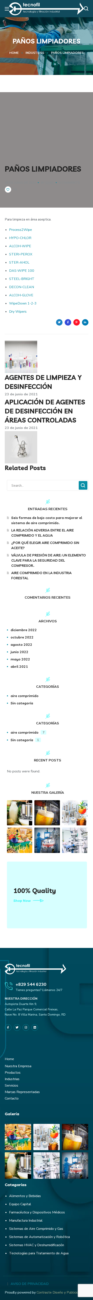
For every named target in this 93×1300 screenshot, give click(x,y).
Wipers (21, 311)
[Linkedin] (34, 1027)
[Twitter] (17, 1027)
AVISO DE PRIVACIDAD (30, 1283)
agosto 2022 (21, 644)
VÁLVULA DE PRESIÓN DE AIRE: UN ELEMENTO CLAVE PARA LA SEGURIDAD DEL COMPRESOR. (48, 560)
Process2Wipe (20, 229)
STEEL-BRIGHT (21, 278)
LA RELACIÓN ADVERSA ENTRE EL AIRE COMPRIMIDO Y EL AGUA (42, 532)
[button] (87, 8)
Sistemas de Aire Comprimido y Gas (36, 1228)
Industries (35, 53)
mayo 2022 (20, 659)
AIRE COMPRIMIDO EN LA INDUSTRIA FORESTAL (41, 575)
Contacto (12, 1098)
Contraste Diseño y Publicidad (59, 1292)
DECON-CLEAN (21, 287)
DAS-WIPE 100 (21, 270)
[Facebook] (8, 1027)
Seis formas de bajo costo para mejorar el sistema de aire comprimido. (46, 520)
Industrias (12, 1079)
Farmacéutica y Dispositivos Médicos (37, 1212)
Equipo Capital (20, 1204)
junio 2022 (19, 652)
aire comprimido (24, 696)
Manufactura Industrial (26, 1220)
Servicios (11, 1085)
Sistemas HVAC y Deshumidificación (36, 1245)
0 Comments (69, 183)
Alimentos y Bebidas (25, 1196)
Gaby (49, 183)
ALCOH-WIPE (20, 246)
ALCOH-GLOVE (21, 295)
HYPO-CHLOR (20, 238)
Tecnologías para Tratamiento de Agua (39, 1253)
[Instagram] (25, 1027)
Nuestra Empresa (18, 1066)
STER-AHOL (19, 262)
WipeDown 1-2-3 (23, 303)
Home (14, 53)
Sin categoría (22, 703)
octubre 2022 (22, 637)
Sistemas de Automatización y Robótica (39, 1237)
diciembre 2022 (24, 630)
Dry (11, 311)
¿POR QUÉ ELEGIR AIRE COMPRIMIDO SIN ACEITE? (45, 545)
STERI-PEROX (20, 254)
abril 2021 (19, 666)
